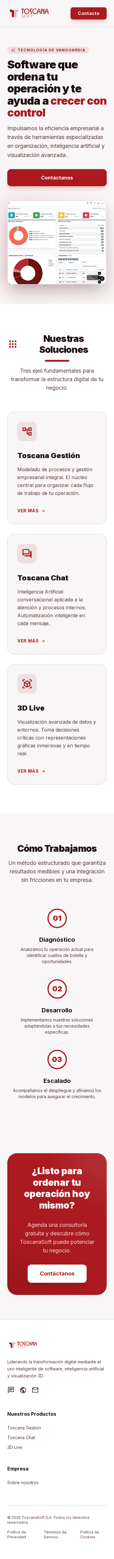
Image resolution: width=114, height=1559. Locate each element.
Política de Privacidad (16, 1534)
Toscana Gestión (24, 1427)
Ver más (31, 510)
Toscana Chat (21, 1437)
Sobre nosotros (23, 1482)
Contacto (88, 13)
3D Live (14, 1447)
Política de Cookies (89, 1534)
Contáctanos (57, 178)
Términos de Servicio (55, 1534)
